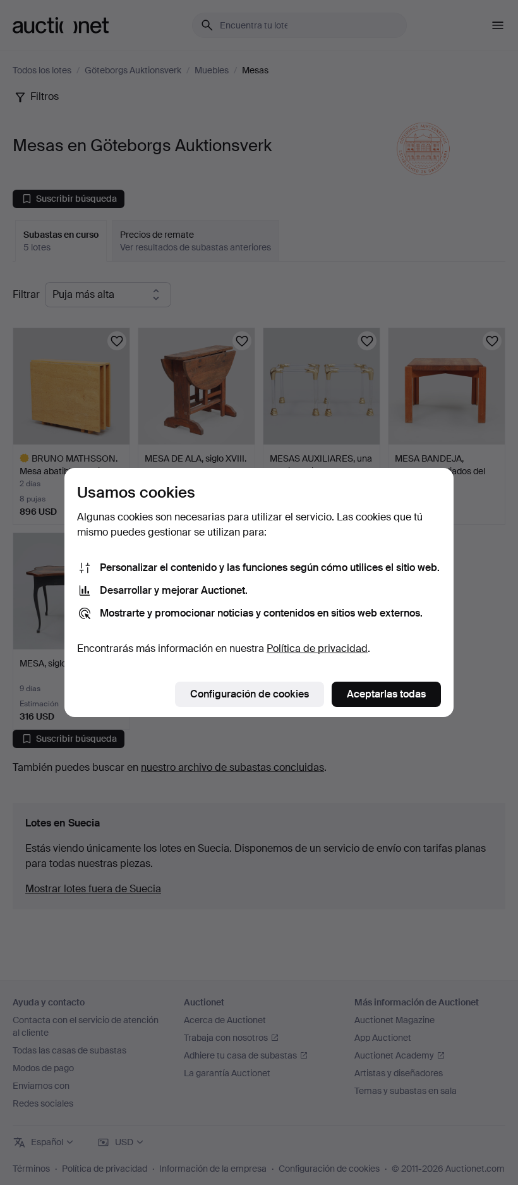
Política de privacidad (317, 648)
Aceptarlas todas (386, 694)
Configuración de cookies (249, 694)
